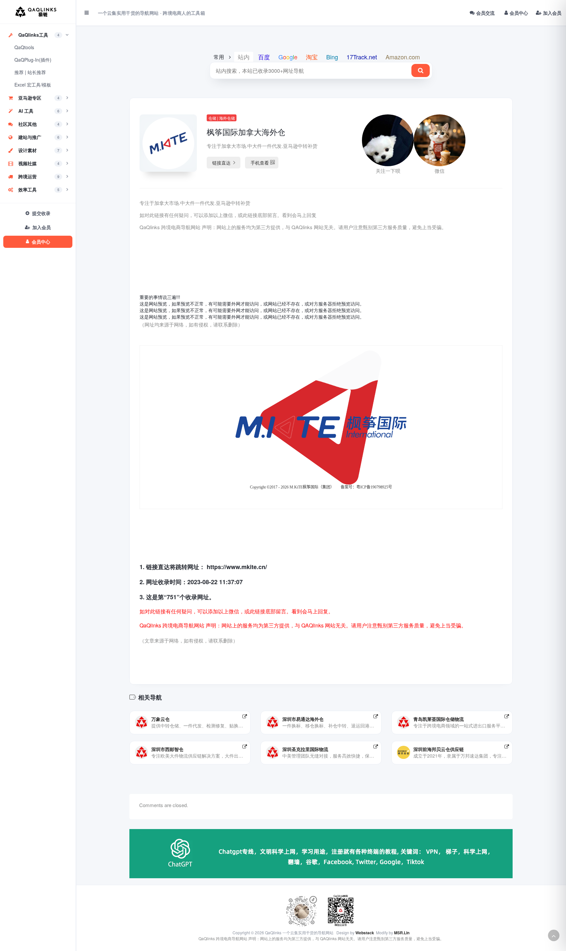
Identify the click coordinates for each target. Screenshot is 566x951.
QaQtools (24, 47)
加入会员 (552, 13)
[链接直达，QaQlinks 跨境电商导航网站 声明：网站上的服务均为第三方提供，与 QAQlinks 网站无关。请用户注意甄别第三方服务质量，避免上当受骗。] (244, 716)
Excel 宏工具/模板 (32, 84)
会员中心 (519, 13)
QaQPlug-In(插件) (32, 59)
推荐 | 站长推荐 (30, 72)
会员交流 (485, 13)
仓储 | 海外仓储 (221, 118)
